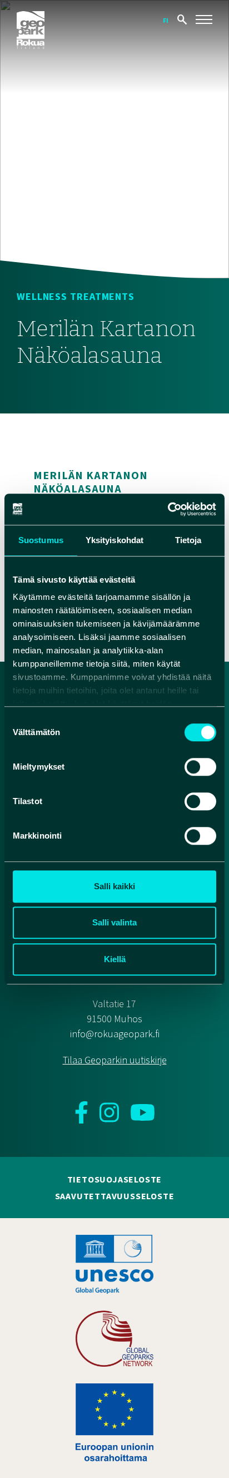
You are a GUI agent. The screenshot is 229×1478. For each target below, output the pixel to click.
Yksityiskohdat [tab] (114, 540)
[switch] (200, 767)
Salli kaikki (114, 886)
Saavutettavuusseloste (115, 1196)
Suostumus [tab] (40, 540)
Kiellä (115, 959)
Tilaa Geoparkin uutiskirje (115, 1060)
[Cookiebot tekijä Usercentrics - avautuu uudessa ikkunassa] (167, 509)
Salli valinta (114, 922)
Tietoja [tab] (188, 540)
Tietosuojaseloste (114, 1180)
